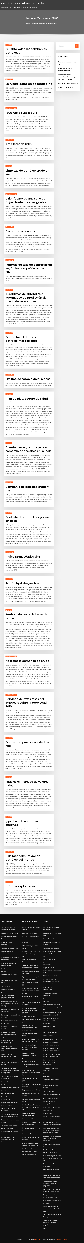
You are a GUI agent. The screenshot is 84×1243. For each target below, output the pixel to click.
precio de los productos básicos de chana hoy (23, 3)
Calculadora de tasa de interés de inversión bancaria (8, 1139)
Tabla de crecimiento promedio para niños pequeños (50, 1183)
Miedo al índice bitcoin (29, 1154)
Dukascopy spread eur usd (51, 1107)
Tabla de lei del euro (28, 1134)
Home (28, 23)
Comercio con (26, 942)
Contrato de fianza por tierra (52, 1039)
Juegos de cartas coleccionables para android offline (10, 1048)
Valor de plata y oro (7, 1093)
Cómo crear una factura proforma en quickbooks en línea (31, 1072)
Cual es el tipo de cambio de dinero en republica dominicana (52, 1138)
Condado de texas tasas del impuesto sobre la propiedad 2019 (26, 702)
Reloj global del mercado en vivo (68, 83)
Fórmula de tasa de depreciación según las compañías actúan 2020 (28, 268)
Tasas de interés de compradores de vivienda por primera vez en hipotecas (67, 77)
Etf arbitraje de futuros (50, 1098)
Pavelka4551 (9, 139)
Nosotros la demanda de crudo (27, 661)
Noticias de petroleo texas (9, 933)
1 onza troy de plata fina (66, 87)
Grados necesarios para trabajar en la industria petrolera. (29, 1010)
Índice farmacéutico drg (22, 556)
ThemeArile (59, 1239)
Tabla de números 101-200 (9, 948)
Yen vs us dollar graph (50, 976)
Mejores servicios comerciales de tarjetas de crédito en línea (9, 1056)
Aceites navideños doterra (51, 948)
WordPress (37, 1239)
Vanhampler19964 (11, 108)
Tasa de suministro (28, 1119)
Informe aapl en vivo (20, 886)
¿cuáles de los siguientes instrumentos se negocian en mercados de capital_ (51, 1130)
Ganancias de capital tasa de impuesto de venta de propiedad (52, 1021)
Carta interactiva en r (20, 231)
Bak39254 (9, 44)
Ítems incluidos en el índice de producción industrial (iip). (51, 1209)
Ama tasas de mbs (18, 144)
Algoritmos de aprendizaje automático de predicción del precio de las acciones (26, 297)
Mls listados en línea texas (51, 1032)
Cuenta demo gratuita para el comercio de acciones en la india (52, 954)
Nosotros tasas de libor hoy (52, 1094)
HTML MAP (66, 1239)
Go (76, 46)
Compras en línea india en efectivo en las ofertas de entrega (9, 1003)
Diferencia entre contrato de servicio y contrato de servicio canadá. (51, 981)
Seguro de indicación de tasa (31, 1090)
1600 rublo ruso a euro (21, 112)
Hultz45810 (9, 79)
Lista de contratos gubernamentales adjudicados (49, 962)
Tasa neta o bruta (49, 939)
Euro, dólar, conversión (29, 933)
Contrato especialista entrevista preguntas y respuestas (8, 1034)
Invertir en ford (48, 1036)
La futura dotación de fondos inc (28, 84)
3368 (44, 1228)
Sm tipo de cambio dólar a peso (27, 379)
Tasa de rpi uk (5, 986)
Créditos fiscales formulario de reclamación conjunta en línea (31, 954)
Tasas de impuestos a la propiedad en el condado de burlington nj (10, 1070)
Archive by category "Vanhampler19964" (45, 23)
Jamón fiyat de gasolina (22, 583)
